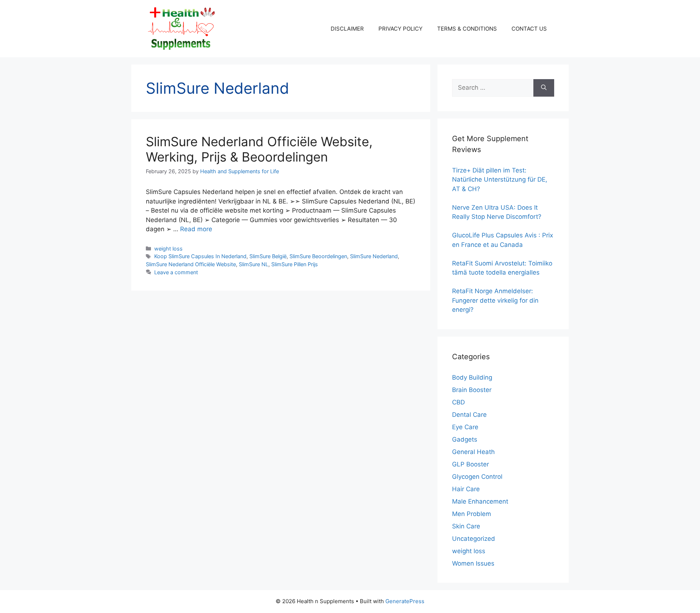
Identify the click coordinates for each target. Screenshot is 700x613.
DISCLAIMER (347, 28)
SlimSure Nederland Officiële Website (191, 264)
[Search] (543, 88)
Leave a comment (176, 272)
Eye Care (465, 427)
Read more (196, 229)
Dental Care (469, 414)
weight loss (168, 248)
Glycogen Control (477, 476)
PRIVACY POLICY (400, 28)
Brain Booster (471, 389)
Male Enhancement (480, 501)
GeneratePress (404, 601)
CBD (458, 402)
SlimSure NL (253, 264)
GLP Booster (470, 464)
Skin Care (466, 526)
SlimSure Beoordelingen (318, 256)
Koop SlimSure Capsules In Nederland (200, 256)
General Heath (473, 451)
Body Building (472, 377)
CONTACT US (529, 28)
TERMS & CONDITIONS (467, 28)
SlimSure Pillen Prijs (294, 264)
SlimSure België (268, 256)
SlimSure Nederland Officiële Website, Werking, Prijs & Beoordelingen (259, 149)
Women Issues (473, 563)
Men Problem (471, 513)
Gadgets (464, 439)
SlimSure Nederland (374, 256)
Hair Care (466, 489)
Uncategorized (473, 538)
